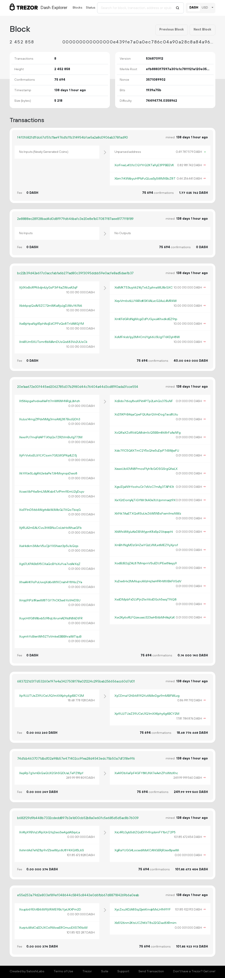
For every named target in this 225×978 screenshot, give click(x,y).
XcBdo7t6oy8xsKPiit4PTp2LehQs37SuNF (143, 401)
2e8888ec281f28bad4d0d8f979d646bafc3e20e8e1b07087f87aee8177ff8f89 (75, 219)
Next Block (202, 30)
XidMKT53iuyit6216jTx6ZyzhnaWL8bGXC (143, 288)
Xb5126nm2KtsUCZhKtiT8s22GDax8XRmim (145, 923)
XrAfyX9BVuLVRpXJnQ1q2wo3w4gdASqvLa (49, 832)
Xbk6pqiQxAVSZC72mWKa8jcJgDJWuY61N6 (50, 306)
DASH (193, 8)
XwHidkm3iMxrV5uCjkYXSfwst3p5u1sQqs (48, 546)
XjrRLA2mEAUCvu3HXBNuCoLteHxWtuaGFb (50, 528)
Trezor (87, 971)
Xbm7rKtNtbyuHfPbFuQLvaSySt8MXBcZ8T (145, 179)
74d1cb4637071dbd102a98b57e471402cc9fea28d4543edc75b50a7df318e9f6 (76, 759)
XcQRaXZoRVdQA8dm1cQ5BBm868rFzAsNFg (147, 433)
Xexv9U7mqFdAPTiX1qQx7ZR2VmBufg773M (50, 437)
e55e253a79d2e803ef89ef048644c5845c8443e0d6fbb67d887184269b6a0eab (78, 895)
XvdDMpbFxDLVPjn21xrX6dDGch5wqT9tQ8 (145, 600)
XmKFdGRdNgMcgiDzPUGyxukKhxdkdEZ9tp (145, 319)
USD (205, 8)
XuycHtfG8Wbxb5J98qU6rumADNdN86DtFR (51, 618)
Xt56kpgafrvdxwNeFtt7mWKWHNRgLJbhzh (49, 401)
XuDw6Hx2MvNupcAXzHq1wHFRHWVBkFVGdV (147, 581)
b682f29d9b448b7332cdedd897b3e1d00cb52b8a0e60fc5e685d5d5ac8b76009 (78, 818)
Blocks (77, 8)
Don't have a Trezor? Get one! (194, 971)
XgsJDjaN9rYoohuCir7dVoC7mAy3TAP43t (144, 487)
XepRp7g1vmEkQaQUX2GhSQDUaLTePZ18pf (51, 773)
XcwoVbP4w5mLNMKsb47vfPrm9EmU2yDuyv (51, 492)
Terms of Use (63, 971)
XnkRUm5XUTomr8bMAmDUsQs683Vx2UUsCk (53, 342)
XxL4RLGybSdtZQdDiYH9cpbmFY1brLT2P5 (145, 832)
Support (123, 971)
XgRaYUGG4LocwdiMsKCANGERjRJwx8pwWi (146, 850)
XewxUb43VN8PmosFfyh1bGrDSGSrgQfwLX (146, 469)
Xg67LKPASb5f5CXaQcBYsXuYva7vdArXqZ (49, 564)
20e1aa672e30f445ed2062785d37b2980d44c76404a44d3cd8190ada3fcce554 (77, 387)
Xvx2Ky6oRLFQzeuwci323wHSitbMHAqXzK (144, 618)
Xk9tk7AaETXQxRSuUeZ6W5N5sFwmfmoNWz (147, 514)
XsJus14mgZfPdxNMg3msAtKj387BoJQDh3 (49, 419)
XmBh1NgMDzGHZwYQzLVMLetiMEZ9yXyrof (146, 545)
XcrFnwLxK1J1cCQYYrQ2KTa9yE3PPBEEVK (144, 165)
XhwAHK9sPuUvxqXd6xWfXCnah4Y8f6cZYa (50, 582)
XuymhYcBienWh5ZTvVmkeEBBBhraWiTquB (50, 637)
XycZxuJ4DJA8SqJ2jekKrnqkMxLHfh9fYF (142, 910)
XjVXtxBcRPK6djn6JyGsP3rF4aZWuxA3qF (48, 288)
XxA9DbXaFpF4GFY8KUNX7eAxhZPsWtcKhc (146, 773)
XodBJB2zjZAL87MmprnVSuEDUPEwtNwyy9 (145, 563)
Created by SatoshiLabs (27, 971)
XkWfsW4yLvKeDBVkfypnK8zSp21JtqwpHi (143, 532)
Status (90, 8)
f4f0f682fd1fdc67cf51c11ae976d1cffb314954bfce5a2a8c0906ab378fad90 (72, 137)
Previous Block (171, 30)
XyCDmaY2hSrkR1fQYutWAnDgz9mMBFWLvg (147, 696)
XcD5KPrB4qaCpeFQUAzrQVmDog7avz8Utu (146, 415)
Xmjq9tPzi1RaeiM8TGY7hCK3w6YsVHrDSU (49, 600)
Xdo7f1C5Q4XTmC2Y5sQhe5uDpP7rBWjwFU (146, 451)
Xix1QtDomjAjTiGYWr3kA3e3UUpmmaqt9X (145, 500)
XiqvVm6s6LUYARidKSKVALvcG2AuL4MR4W (145, 301)
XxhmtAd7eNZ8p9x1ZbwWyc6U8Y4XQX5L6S (51, 850)
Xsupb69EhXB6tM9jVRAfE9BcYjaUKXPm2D (50, 910)
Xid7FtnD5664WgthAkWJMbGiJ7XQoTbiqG (50, 510)
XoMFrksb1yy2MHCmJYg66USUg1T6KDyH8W (147, 337)
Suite (104, 971)
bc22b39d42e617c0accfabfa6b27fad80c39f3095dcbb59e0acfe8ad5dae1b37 (75, 273)
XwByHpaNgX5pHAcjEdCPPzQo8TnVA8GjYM (51, 324)
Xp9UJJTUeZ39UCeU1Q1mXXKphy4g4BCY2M (51, 696)
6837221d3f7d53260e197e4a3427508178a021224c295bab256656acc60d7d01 (76, 681)
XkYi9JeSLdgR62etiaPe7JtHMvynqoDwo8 (48, 474)
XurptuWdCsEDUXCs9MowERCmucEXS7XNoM (53, 928)
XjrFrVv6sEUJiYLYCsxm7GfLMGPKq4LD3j (48, 456)
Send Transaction (151, 971)
